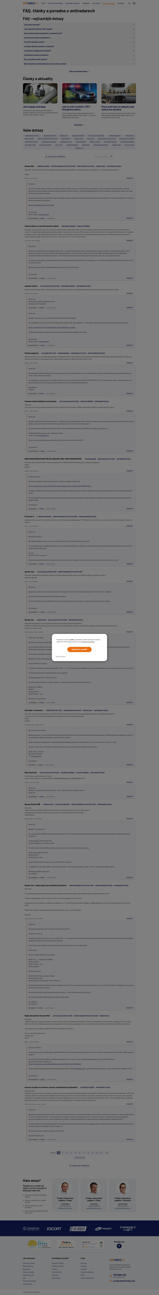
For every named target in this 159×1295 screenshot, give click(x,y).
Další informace (61, 656)
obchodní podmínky (88, 642)
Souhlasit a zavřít (79, 649)
